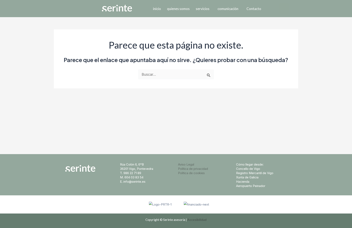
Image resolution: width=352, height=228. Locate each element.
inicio (157, 9)
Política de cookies (191, 173)
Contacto (253, 9)
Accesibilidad (197, 219)
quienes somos (178, 9)
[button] (203, 8)
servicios (202, 9)
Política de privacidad (193, 169)
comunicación (228, 9)
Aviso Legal (186, 164)
